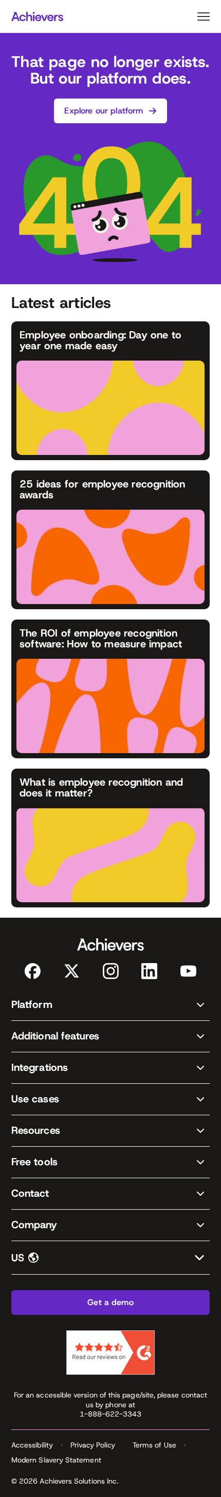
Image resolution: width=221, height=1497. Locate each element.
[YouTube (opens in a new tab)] (188, 971)
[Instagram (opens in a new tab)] (111, 971)
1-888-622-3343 (111, 1414)
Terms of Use (154, 1445)
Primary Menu (203, 16)
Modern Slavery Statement (56, 1460)
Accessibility (32, 1445)
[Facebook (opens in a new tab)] (33, 971)
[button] (110, 1005)
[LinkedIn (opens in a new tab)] (149, 971)
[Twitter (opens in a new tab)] (72, 971)
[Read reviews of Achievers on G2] (110, 1352)
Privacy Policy (92, 1445)
